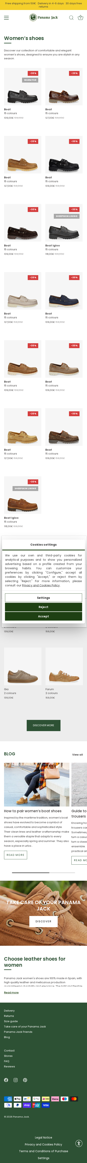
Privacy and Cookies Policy (41, 585)
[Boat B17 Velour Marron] (64, 427)
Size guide (11, 1021)
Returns (9, 1016)
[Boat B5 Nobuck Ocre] (22, 427)
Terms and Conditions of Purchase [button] (43, 1151)
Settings (43, 598)
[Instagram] (16, 1080)
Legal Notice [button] (43, 1138)
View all (77, 754)
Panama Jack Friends (18, 1032)
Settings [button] (43, 1158)
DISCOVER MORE (43, 725)
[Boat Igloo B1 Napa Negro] (64, 223)
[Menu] (6, 17)
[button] (79, 1143)
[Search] (71, 18)
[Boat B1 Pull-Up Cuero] (64, 86)
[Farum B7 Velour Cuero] (64, 666)
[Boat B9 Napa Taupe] (22, 291)
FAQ (6, 1061)
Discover (44, 922)
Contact (9, 1051)
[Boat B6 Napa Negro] (22, 86)
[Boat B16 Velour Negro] (64, 154)
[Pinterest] (25, 1080)
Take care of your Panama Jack (25, 1026)
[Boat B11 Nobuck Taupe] (64, 359)
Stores (8, 1056)
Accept (43, 616)
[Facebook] (6, 1080)
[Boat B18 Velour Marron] (22, 223)
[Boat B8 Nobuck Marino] (64, 291)
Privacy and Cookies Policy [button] (43, 1144)
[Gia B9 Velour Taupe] (22, 666)
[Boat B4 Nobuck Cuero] (22, 154)
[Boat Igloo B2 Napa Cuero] (22, 495)
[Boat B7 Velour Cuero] (22, 359)
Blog (7, 1037)
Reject (43, 607)
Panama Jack (21, 1117)
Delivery (9, 1011)
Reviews (9, 1066)
